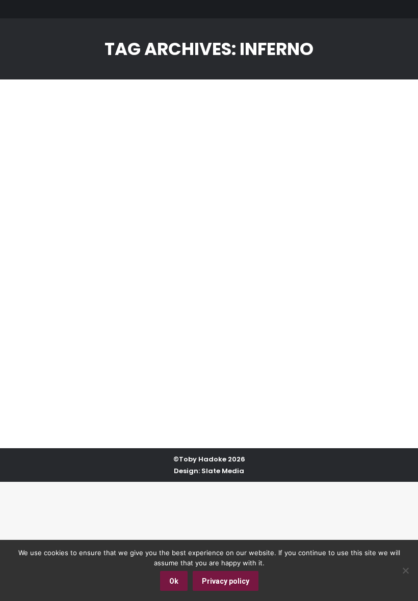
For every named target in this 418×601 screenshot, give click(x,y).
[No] (405, 570)
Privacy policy (225, 581)
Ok (173, 581)
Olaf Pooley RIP (81, 343)
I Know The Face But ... (121, 362)
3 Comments (336, 362)
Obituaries (202, 362)
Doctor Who (59, 362)
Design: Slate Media (209, 471)
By (242, 362)
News (171, 362)
